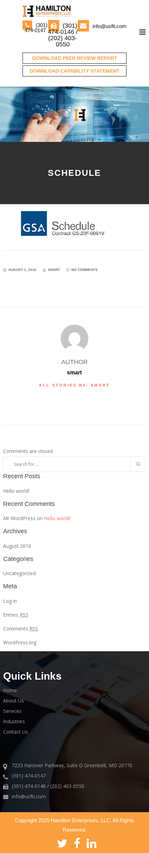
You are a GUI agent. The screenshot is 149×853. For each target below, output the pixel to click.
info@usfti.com (109, 26)
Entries (15, 614)
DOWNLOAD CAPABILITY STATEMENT (75, 71)
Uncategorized (19, 573)
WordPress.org (19, 642)
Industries (14, 721)
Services (12, 711)
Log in (10, 601)
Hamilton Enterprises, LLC (80, 820)
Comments (20, 628)
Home (10, 690)
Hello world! (16, 491)
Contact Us (15, 731)
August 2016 (17, 546)
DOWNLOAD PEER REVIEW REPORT (74, 58)
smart (54, 270)
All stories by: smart (74, 385)
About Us (13, 700)
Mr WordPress (19, 518)
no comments (84, 270)
